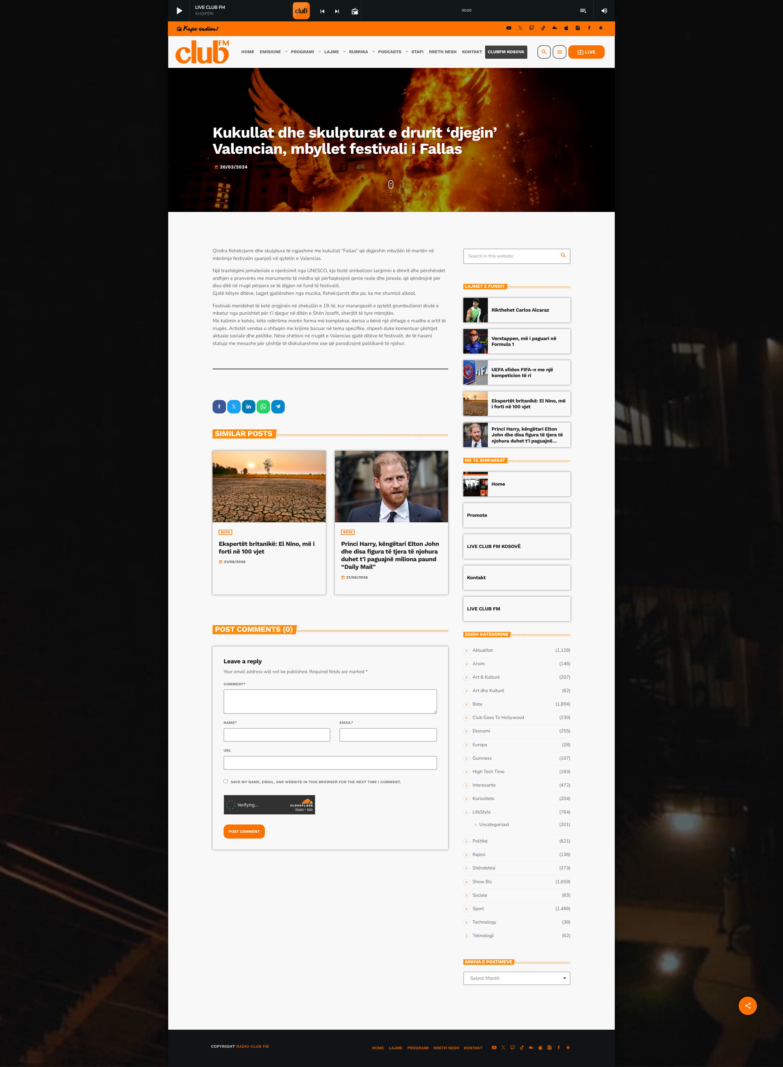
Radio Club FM (252, 1046)
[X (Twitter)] (520, 29)
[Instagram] (578, 29)
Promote (477, 515)
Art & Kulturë (486, 677)
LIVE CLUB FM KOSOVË (494, 546)
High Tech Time (489, 772)
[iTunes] (566, 29)
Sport (478, 909)
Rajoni (479, 855)
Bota (225, 532)
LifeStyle (482, 812)
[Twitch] (532, 29)
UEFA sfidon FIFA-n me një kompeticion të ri (522, 372)
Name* (230, 723)
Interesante (484, 785)
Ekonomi (481, 731)
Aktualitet (483, 650)
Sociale (480, 895)
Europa (480, 745)
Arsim (479, 664)
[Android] (601, 29)
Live (586, 52)
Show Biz (482, 882)
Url (227, 750)
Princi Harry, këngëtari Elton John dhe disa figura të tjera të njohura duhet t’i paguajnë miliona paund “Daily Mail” (390, 555)
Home (498, 484)
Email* (346, 723)
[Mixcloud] (555, 29)
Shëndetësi (484, 868)
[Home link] (203, 52)
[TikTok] (543, 29)
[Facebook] (589, 29)
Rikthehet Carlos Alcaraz (520, 310)
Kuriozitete (483, 799)
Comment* (235, 684)
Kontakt (476, 577)
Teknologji (483, 936)
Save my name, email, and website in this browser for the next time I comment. (316, 782)
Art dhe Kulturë (488, 691)
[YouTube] (509, 29)
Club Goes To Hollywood (498, 718)
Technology (484, 922)
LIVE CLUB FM (483, 609)
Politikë (480, 841)
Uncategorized (494, 825)
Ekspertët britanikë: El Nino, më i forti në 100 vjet (529, 403)
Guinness (482, 758)
